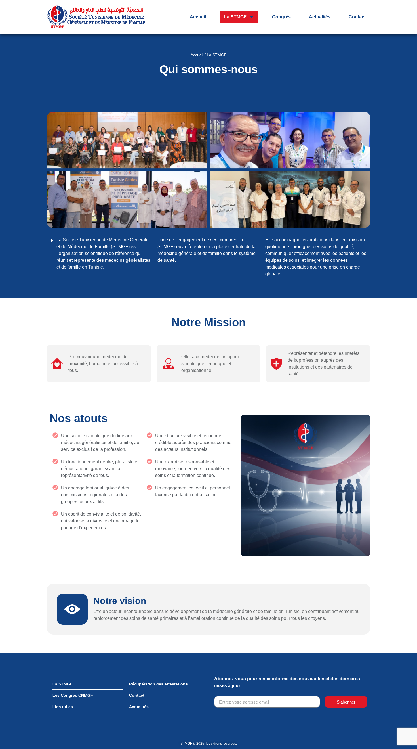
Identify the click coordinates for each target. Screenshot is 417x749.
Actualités (319, 16)
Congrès (281, 16)
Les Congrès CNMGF (72, 695)
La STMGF (235, 16)
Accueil (198, 16)
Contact (357, 16)
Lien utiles (62, 706)
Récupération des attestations (158, 684)
